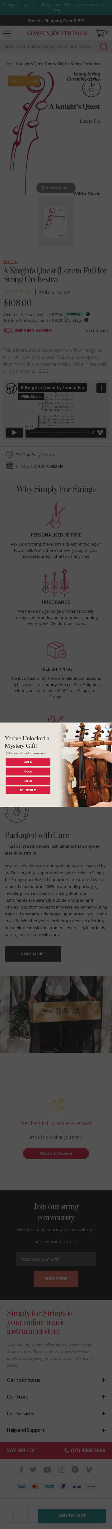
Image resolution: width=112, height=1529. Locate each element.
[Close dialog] (108, 726)
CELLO (28, 780)
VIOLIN (28, 762)
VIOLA (28, 771)
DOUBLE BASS (28, 790)
